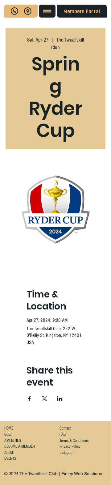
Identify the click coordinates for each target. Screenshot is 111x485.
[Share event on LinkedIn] (60, 398)
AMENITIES (12, 440)
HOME (8, 428)
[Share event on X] (44, 398)
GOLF (8, 434)
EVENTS (10, 458)
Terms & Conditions (74, 440)
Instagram (67, 452)
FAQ (63, 434)
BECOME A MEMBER (19, 446)
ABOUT (9, 452)
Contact (65, 428)
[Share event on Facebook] (29, 398)
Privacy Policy (70, 446)
